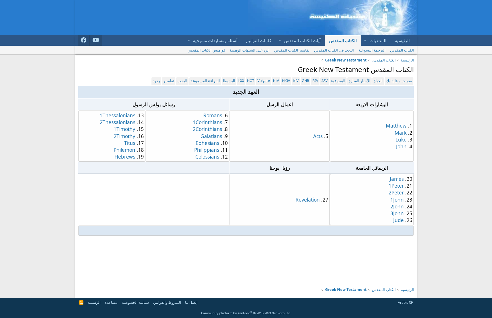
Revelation (308, 199)
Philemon (124, 149)
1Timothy (124, 129)
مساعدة (111, 302)
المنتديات (378, 40)
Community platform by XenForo (246, 313)
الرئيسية (402, 40)
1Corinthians (207, 122)
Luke (401, 139)
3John (397, 213)
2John (397, 206)
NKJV (286, 81)
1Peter (396, 185)
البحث (182, 81)
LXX (241, 81)
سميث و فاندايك (399, 81)
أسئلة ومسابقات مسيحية (215, 40)
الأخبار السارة (359, 81)
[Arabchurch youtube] (96, 40)
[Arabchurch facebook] (84, 40)
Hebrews (124, 156)
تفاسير (168, 81)
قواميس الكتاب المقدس (206, 50)
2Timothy (124, 136)
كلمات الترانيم (258, 40)
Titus (129, 142)
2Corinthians (207, 129)
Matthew (396, 125)
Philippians (206, 149)
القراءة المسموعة (205, 81)
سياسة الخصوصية (135, 302)
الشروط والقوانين (167, 302)
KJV (296, 81)
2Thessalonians (117, 122)
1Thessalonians (117, 115)
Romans (212, 115)
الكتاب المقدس (343, 40)
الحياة (378, 81)
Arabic (403, 302)
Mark (401, 132)
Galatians (211, 136)
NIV (276, 81)
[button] (365, 40)
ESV (315, 81)
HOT (250, 81)
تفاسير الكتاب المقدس (291, 50)
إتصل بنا (191, 302)
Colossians (207, 156)
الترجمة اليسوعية (372, 50)
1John (397, 199)
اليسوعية (338, 81)
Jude (398, 220)
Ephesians (207, 142)
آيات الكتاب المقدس (302, 40)
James (397, 178)
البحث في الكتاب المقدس (334, 50)
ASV (324, 81)
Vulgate (263, 81)
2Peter (396, 192)
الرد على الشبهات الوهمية (250, 50)
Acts (318, 136)
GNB (305, 81)
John (401, 146)
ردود (156, 81)
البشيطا (229, 81)
